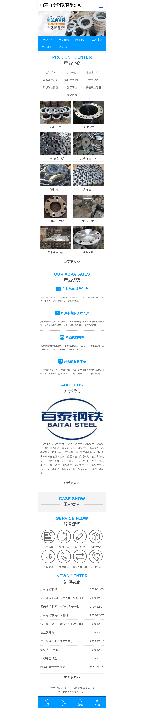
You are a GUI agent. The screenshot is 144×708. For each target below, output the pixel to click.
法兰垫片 (93, 80)
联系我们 (64, 47)
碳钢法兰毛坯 (93, 87)
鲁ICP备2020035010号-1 (72, 692)
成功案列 (97, 39)
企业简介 (47, 39)
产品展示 (64, 39)
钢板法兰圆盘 (50, 87)
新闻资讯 (80, 39)
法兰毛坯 (51, 72)
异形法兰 (72, 87)
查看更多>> (72, 261)
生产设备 (47, 47)
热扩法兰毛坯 (72, 80)
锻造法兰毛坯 (50, 80)
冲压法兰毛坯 (93, 72)
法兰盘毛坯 (72, 72)
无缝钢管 (72, 94)
